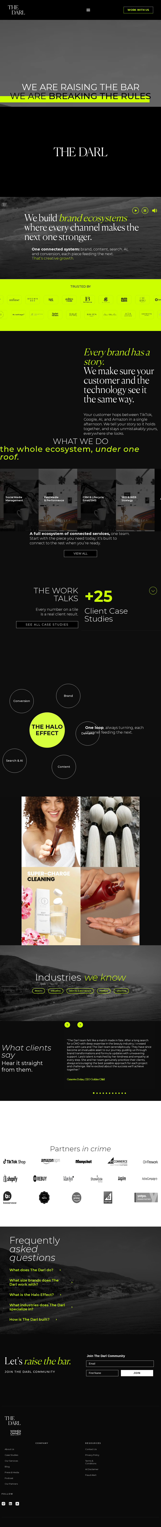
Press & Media (12, 1472)
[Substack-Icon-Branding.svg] (17, 1503)
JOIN (137, 1373)
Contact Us (91, 1449)
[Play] (135, 210)
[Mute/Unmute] (154, 210)
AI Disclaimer (91, 1469)
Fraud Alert (90, 1475)
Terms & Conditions (90, 1462)
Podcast (9, 1478)
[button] (88, 10)
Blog (7, 1466)
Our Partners (11, 1484)
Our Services (11, 1461)
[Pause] (145, 210)
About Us (9, 1449)
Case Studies (11, 1455)
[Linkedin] (10, 1503)
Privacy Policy (92, 1455)
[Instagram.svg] (3, 1503)
